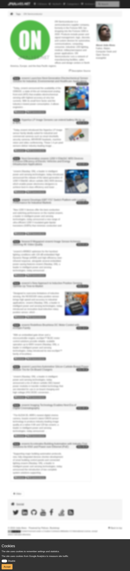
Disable (11, 561)
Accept (7, 566)
